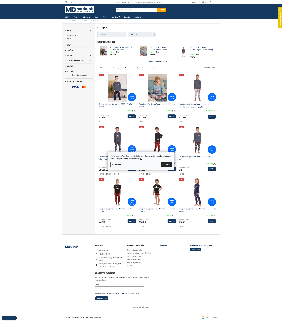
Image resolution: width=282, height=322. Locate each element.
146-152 (181, 174)
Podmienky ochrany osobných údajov (148, 2)
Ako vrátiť (130, 266)
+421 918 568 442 (104, 254)
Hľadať (162, 10)
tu (141, 158)
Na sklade (71, 35)
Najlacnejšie (117, 68)
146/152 (148, 174)
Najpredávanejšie (142, 68)
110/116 (141, 122)
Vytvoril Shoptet (211, 317)
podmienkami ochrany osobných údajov (127, 293)
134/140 (181, 122)
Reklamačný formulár (134, 263)
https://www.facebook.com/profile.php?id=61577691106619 (110, 265)
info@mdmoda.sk (104, 250)
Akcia (69, 38)
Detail (131, 116)
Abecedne (156, 68)
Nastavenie (116, 164)
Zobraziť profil (195, 249)
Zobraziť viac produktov (156, 61)
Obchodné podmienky (123, 2)
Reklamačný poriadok (134, 259)
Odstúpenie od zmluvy (134, 256)
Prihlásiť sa (102, 298)
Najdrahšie (128, 68)
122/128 (108, 174)
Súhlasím (166, 164)
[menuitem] (66, 17)
